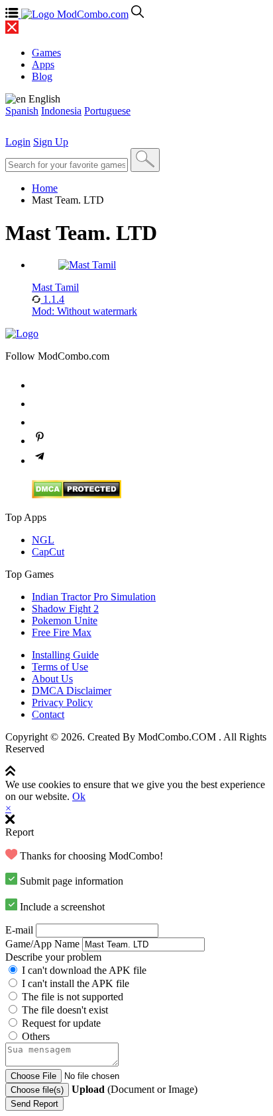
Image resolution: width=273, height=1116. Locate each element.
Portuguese (107, 110)
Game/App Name (42, 943)
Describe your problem (53, 957)
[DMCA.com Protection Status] (76, 494)
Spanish (21, 110)
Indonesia (61, 110)
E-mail (19, 930)
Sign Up (50, 141)
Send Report (34, 1104)
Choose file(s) (37, 1090)
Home (45, 188)
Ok (78, 796)
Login (17, 141)
